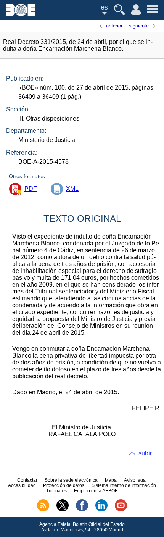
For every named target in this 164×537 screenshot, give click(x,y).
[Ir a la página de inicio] (20, 14)
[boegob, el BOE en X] (62, 510)
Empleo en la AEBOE (96, 490)
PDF (30, 188)
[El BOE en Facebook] (82, 510)
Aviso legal (135, 480)
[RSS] (43, 510)
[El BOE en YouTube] (121, 510)
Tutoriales (56, 490)
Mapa (111, 480)
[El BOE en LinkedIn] (101, 510)
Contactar (27, 480)
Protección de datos (63, 485)
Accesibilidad (22, 485)
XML (72, 188)
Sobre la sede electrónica (71, 480)
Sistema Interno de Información (124, 485)
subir (145, 453)
